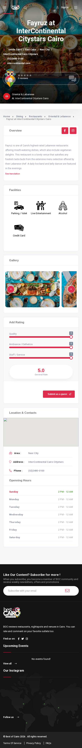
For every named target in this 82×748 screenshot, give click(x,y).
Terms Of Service (12, 743)
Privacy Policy (33, 743)
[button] (71, 289)
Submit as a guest (57, 394)
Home (6, 116)
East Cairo (30, 49)
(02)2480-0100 (15, 58)
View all (7, 663)
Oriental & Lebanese (59, 116)
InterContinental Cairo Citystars (20, 54)
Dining (19, 116)
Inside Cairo (15, 49)
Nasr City (45, 49)
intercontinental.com (18, 63)
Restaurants (35, 116)
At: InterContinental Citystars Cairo (30, 98)
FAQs (48, 743)
